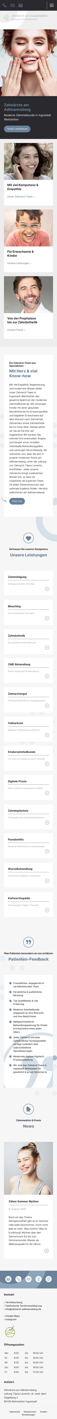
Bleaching (14, 606)
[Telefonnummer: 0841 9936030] (5, 5)
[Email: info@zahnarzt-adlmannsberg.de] (13, 5)
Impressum (15, 1411)
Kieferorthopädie (19, 898)
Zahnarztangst (17, 693)
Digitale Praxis (17, 781)
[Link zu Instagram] (49, 1279)
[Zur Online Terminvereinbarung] (21, 5)
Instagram (10, 1319)
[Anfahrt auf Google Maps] (39, 1279)
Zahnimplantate (18, 810)
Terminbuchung (13, 1302)
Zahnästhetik (16, 635)
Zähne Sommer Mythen (24, 1201)
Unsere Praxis (15, 329)
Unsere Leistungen (18, 263)
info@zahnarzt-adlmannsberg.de (23, 1309)
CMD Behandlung (19, 664)
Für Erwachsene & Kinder (20, 254)
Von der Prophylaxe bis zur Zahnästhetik (22, 320)
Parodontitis (16, 839)
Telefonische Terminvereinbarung (23, 1305)
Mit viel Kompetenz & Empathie (22, 187)
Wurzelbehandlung (20, 868)
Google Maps (12, 1316)
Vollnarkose (15, 723)
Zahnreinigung (17, 577)
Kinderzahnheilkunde (21, 752)
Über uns (17, 501)
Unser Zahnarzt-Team (20, 196)
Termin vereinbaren (17, 128)
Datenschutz (30, 1411)
